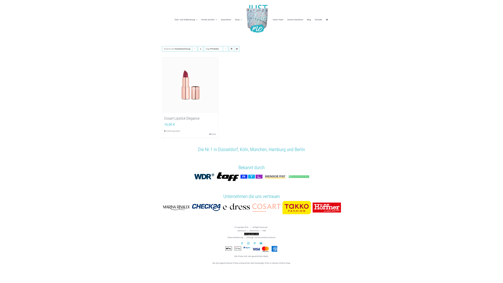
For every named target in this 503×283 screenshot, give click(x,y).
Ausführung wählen (173, 131)
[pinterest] (254, 243)
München (258, 149)
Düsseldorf (228, 149)
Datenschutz (254, 230)
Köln (244, 149)
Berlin (300, 149)
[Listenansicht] (236, 48)
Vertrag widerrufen (251, 234)
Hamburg (277, 149)
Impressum (241, 230)
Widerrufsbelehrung (235, 237)
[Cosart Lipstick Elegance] (190, 85)
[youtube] (260, 243)
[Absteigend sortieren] (200, 48)
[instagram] (248, 243)
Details (213, 134)
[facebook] (242, 243)
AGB (264, 230)
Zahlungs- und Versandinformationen (261, 237)
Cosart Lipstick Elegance (181, 118)
